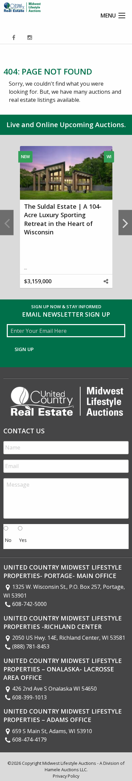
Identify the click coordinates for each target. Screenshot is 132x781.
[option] (66, 222)
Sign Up (24, 349)
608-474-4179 (29, 739)
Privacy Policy (66, 776)
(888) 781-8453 (30, 646)
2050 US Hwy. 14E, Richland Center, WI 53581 (68, 637)
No (8, 540)
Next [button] (125, 222)
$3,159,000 (37, 281)
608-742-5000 (29, 604)
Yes (23, 540)
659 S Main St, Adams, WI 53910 (52, 731)
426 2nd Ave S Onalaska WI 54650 (54, 688)
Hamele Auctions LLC (66, 769)
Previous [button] (7, 222)
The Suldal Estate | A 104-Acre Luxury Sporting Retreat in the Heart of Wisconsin (63, 219)
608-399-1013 (29, 697)
